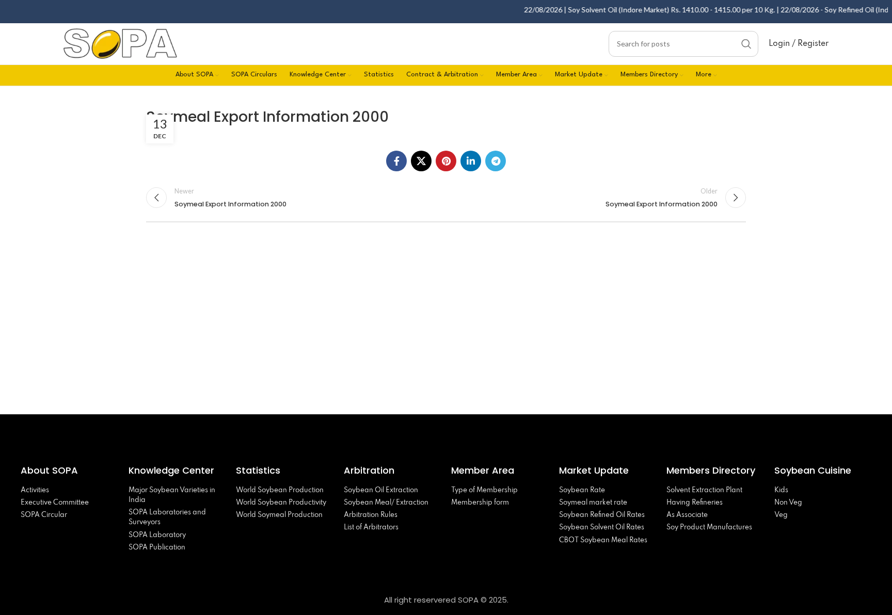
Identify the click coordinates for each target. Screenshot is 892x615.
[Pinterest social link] (446, 161)
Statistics (258, 470)
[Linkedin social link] (470, 161)
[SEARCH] (746, 44)
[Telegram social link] (495, 161)
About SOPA (52, 470)
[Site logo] (120, 42)
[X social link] (421, 161)
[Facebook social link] (396, 161)
